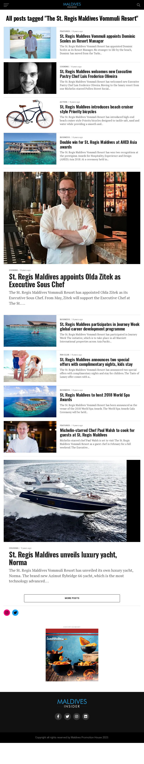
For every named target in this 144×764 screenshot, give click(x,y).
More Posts (72, 598)
